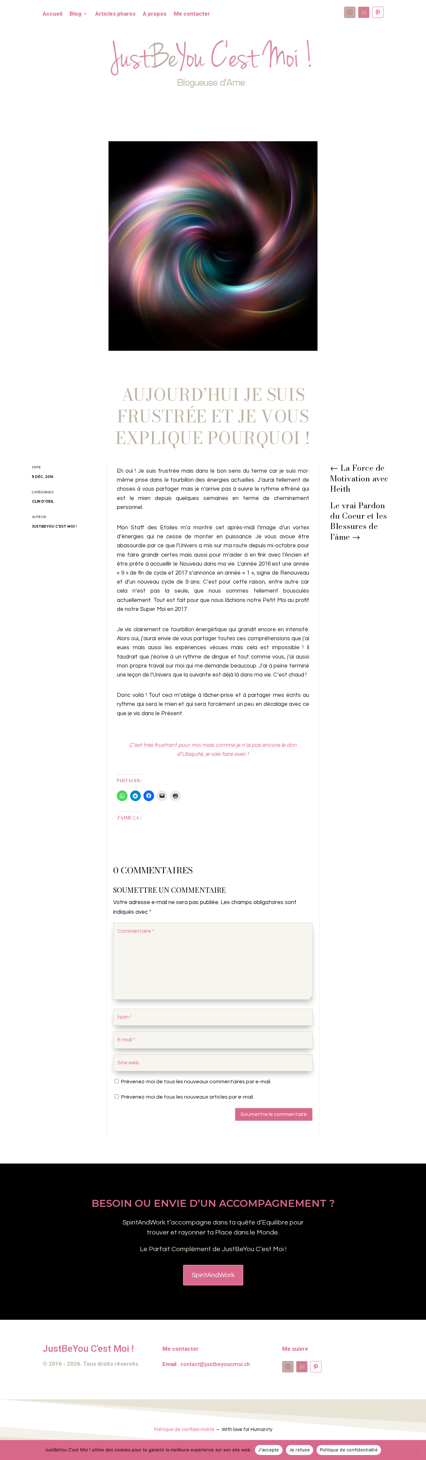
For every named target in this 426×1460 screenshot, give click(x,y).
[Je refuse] (417, 1450)
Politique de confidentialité (184, 1429)
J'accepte (268, 1449)
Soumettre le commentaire (274, 1114)
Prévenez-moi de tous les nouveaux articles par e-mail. (187, 1097)
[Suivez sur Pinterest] (377, 12)
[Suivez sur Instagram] (349, 12)
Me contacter (192, 14)
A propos (154, 14)
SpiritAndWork (213, 1275)
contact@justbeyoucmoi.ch (215, 1364)
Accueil (52, 14)
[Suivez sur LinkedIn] (363, 12)
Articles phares (115, 14)
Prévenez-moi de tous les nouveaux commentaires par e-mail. (196, 1081)
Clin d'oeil (43, 501)
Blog (75, 14)
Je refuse (299, 1449)
